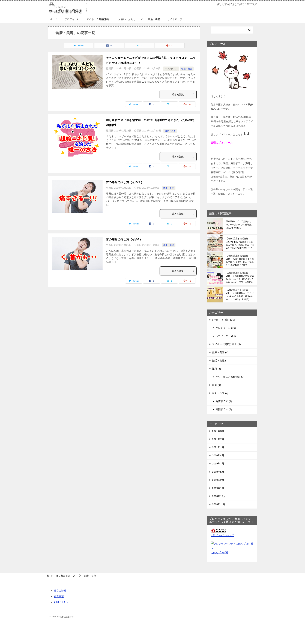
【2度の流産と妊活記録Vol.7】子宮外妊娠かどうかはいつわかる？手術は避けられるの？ (240, 295)
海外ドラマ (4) (220, 393)
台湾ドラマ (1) (224, 401)
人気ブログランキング (222, 535)
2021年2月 (218, 439)
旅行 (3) (216, 368)
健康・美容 (186, 68)
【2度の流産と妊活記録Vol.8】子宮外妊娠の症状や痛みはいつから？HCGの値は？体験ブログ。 (240, 278)
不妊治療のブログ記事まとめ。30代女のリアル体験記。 (240, 224)
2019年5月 (218, 471)
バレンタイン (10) (226, 327)
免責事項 (59, 596)
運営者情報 (60, 590)
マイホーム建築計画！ (98, 19)
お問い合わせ (61, 602)
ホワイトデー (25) (226, 336)
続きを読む (178, 94)
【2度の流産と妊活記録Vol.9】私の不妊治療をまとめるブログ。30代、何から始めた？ (240, 260)
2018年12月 (219, 496)
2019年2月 (218, 480)
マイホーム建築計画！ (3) (226, 344)
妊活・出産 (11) (220, 360)
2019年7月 (218, 463)
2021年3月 (218, 431)
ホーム (54, 19)
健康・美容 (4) (220, 352)
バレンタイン (171, 68)
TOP (63, 575)
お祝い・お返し (127, 19)
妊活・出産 (154, 19)
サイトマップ (174, 19)
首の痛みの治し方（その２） (125, 182)
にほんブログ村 (219, 552)
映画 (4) (216, 385)
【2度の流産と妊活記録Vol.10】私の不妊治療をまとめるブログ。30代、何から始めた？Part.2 (240, 243)
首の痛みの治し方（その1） (124, 239)
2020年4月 (218, 455)
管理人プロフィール (222, 142)
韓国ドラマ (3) (224, 409)
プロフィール (72, 19)
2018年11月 (218, 504)
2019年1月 (218, 488)
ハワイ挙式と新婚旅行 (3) (230, 376)
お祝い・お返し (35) (223, 319)
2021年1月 (218, 447)
